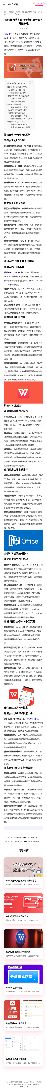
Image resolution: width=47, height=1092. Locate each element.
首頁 (5, 13)
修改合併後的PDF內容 (19, 116)
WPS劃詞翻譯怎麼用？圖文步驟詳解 (24, 837)
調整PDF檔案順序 (14, 104)
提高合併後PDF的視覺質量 (20, 127)
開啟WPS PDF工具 (17, 98)
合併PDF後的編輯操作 (16, 113)
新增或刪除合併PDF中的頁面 (21, 118)
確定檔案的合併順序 (18, 93)
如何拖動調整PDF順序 (19, 107)
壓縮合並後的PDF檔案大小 (20, 124)
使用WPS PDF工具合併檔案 (18, 96)
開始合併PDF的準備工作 (17, 87)
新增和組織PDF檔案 (18, 101)
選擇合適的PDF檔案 (18, 90)
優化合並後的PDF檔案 (16, 121)
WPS (8, 33)
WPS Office (13, 272)
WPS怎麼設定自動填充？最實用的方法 (25, 841)
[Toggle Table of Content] (29, 83)
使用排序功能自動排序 (19, 110)
